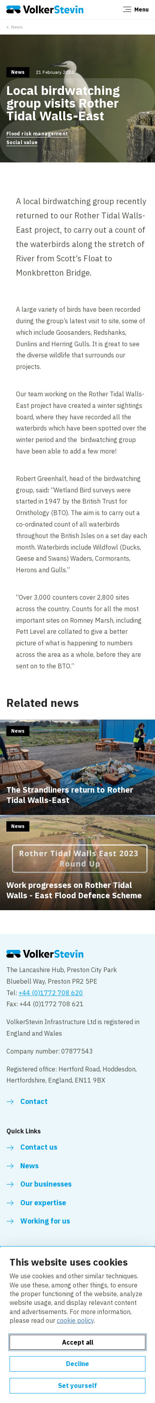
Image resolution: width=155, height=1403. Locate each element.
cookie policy (75, 1320)
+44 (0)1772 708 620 (51, 993)
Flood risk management (37, 134)
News (17, 27)
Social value (22, 142)
